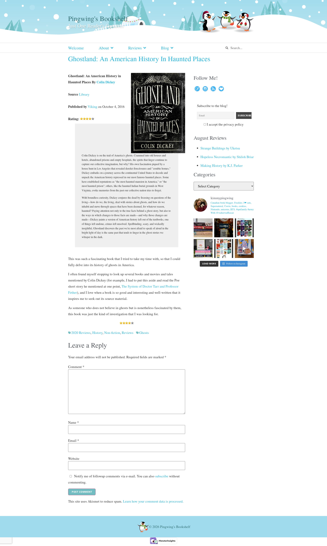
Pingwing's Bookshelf (98, 18)
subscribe (161, 476)
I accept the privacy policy (225, 124)
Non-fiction (112, 332)
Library (84, 94)
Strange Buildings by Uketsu (220, 148)
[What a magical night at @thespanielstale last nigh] (223, 227)
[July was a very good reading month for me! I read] (244, 227)
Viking (92, 106)
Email (73, 440)
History (97, 332)
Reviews (135, 48)
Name (73, 422)
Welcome (76, 48)
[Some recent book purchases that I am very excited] (203, 227)
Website (73, 458)
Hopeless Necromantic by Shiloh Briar (227, 157)
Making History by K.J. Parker (221, 165)
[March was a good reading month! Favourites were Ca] (223, 248)
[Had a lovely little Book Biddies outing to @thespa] (244, 248)
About (104, 48)
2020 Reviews (81, 332)
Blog (165, 48)
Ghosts (144, 332)
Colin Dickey (106, 82)
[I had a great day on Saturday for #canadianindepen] (203, 248)
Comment (76, 366)
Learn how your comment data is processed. (153, 501)
